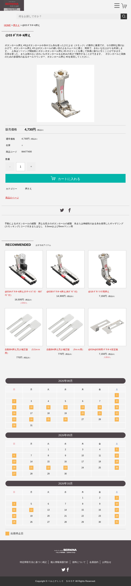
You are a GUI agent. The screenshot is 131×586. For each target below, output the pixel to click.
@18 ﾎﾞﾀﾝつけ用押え (98, 291)
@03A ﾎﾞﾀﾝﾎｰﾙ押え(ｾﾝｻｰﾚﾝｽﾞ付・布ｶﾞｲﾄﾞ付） (23, 293)
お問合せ (106, 562)
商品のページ (12, 197)
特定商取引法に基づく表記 (33, 562)
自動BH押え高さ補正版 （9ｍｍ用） (65, 349)
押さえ (16, 25)
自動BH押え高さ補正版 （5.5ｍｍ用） (22, 351)
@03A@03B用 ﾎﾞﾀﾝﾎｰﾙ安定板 (103, 349)
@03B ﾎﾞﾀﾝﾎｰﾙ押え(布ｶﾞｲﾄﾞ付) (61, 291)
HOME (7, 25)
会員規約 (93, 562)
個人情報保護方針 (59, 562)
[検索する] (124, 16)
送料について (79, 562)
